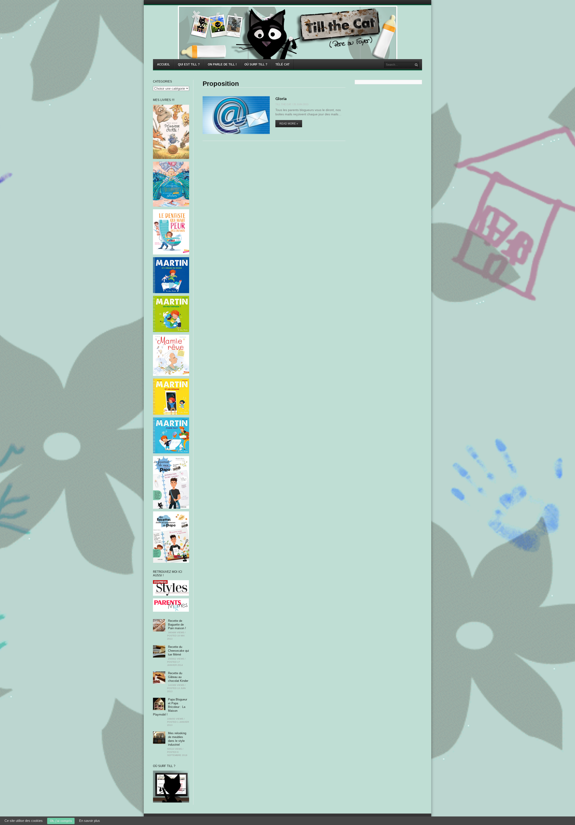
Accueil (163, 64)
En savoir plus (89, 821)
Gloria (281, 98)
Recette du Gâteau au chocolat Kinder (178, 676)
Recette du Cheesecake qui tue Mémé (178, 650)
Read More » (288, 123)
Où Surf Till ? (255, 64)
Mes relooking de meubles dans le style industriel (177, 738)
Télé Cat (282, 64)
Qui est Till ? (189, 64)
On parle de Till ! (222, 64)
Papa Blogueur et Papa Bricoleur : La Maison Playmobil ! (170, 707)
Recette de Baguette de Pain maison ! (177, 624)
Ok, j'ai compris (61, 821)
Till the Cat (283, 104)
